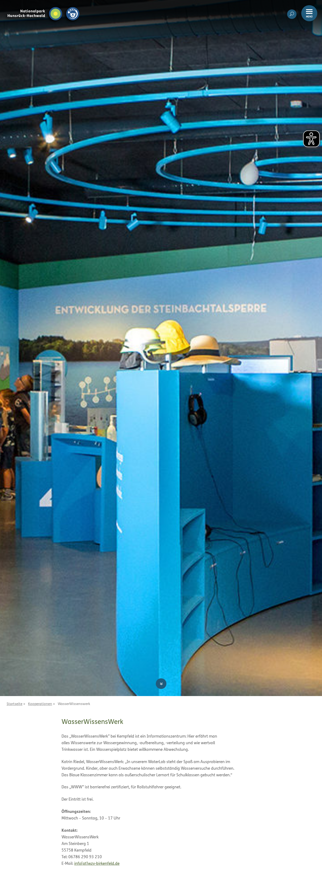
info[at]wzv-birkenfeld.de (97, 864)
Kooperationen (40, 704)
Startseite (14, 704)
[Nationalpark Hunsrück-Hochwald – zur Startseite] (43, 6)
